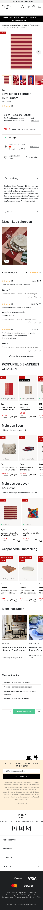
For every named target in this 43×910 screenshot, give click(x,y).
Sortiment (7, 848)
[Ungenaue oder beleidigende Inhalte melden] (39, 297)
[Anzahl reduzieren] (3, 711)
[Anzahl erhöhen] (10, 711)
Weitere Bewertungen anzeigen (21, 356)
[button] (7, 106)
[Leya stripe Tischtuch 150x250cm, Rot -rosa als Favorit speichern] (38, 711)
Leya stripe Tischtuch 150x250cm (15, 27)
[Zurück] (4, 52)
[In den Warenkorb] (15, 417)
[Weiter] (38, 52)
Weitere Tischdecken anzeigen (16, 698)
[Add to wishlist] (11, 417)
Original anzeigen (30, 294)
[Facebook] (14, 827)
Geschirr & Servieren (9, 25)
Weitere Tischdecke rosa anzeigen (18, 687)
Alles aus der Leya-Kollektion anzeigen (18, 493)
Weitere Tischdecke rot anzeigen (17, 682)
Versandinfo (34, 147)
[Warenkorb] (34, 7)
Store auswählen (32, 157)
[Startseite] (6, 7)
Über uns (7, 866)
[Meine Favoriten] (28, 7)
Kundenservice (9, 839)
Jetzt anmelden (35, 119)
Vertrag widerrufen (21, 803)
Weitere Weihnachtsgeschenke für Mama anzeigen (20, 692)
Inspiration (7, 857)
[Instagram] (21, 827)
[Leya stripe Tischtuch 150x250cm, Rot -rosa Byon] (21, 51)
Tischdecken (35, 25)
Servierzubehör (24, 25)
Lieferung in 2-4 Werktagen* (23, 1)
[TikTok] (28, 827)
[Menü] (40, 7)
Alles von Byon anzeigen (12, 430)
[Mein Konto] (22, 7)
